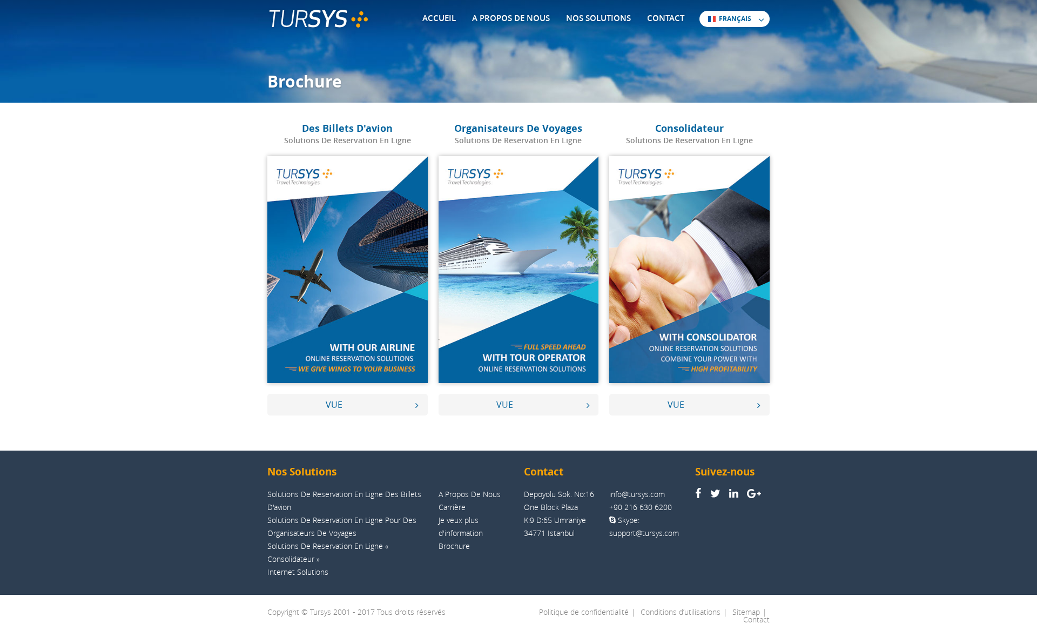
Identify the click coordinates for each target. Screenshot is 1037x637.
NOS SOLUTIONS (598, 18)
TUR (307, 19)
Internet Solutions (297, 572)
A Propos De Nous (470, 494)
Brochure (454, 546)
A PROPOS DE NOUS (511, 18)
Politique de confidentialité (584, 612)
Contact (756, 619)
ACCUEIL (439, 18)
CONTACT (665, 18)
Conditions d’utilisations (680, 612)
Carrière (452, 507)
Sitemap (746, 612)
